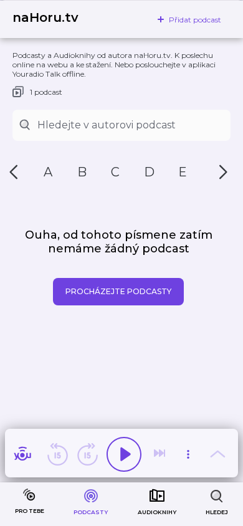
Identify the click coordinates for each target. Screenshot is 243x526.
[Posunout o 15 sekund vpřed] (87, 454)
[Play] (124, 454)
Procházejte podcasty (118, 291)
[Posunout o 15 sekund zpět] (57, 454)
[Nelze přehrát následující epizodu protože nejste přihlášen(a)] (161, 454)
